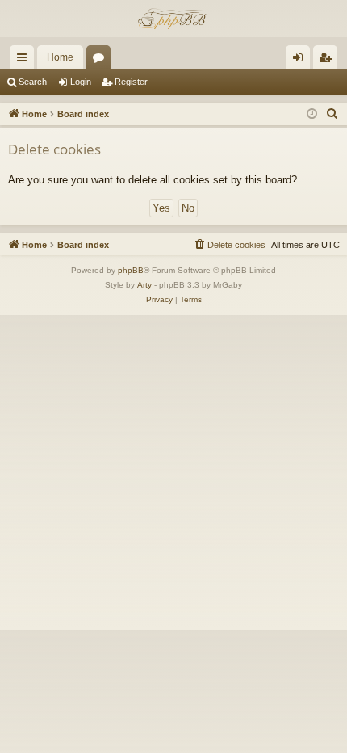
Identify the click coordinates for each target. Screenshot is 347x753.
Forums (102, 60)
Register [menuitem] (328, 60)
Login (80, 81)
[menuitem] (332, 114)
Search (33, 81)
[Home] (173, 18)
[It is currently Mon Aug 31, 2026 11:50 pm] (312, 114)
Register (131, 81)
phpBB (131, 270)
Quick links (25, 60)
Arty (144, 284)
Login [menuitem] (301, 60)
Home (60, 57)
